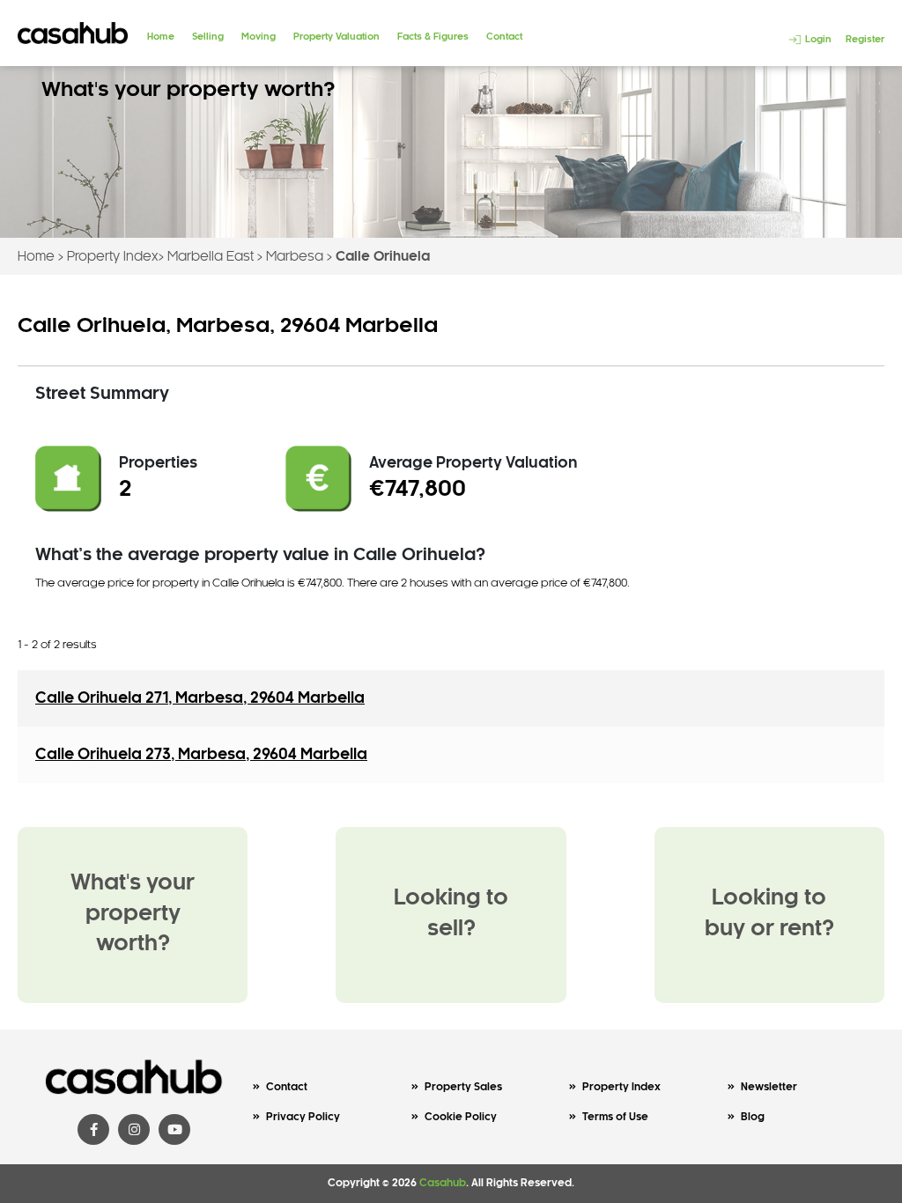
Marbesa (294, 257)
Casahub (442, 1183)
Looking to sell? (451, 914)
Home (160, 37)
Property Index (113, 257)
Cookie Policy (461, 1117)
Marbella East (210, 257)
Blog (753, 1117)
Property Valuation (336, 37)
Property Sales (463, 1087)
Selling (208, 37)
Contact (504, 37)
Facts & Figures (433, 37)
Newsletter (769, 1087)
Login (817, 39)
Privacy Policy (303, 1117)
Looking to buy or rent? (769, 914)
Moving (258, 37)
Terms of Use (615, 1117)
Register (865, 39)
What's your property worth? (132, 914)
